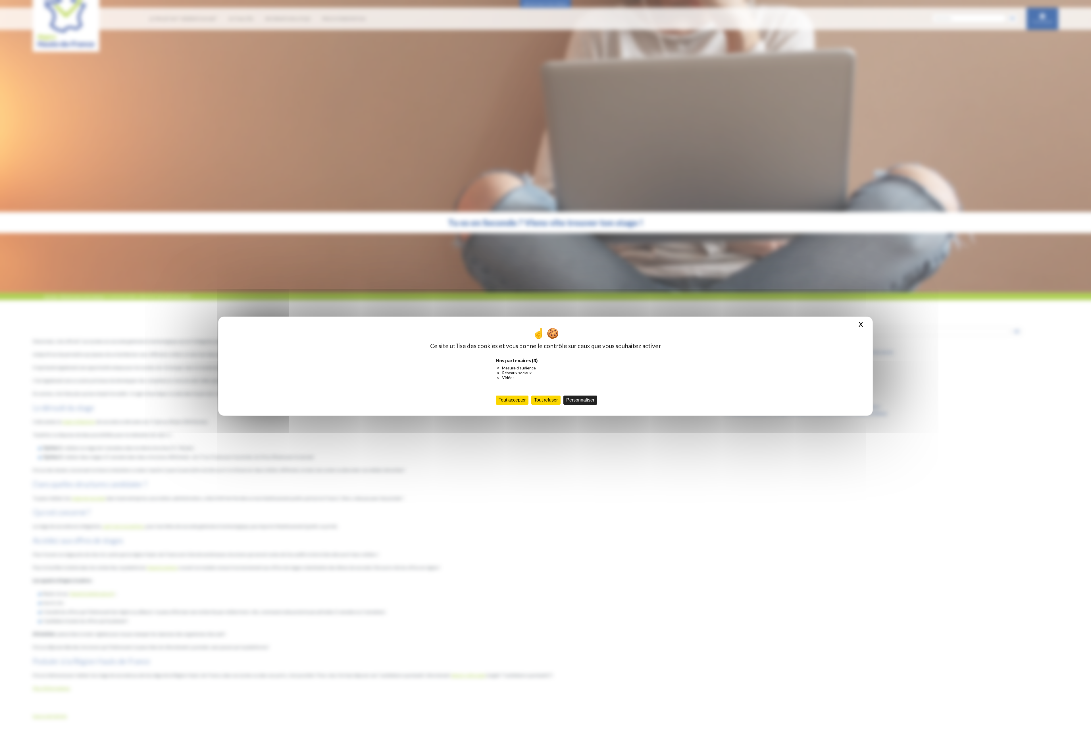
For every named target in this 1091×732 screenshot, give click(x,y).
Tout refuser (546, 400)
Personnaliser (580, 400)
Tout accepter (512, 400)
